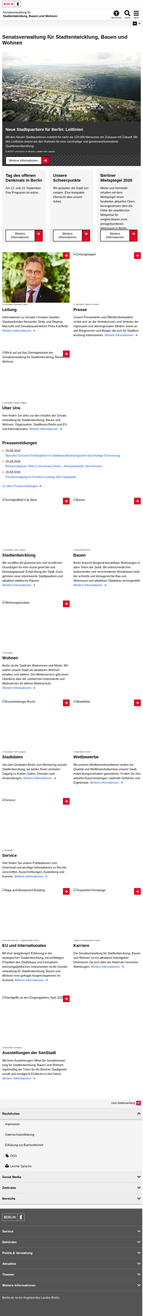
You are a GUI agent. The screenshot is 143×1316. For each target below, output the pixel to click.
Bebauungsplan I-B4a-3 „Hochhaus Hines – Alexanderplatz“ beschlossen (54, 466)
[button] (137, 23)
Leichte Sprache (21, 1166)
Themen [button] (8, 1274)
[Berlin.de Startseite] (11, 4)
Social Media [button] (11, 1177)
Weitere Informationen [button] (18, 1285)
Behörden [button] (9, 1242)
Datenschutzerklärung (19, 1134)
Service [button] (7, 1231)
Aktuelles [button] (9, 1264)
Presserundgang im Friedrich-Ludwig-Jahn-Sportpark (41, 477)
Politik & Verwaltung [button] (17, 1253)
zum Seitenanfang (123, 1103)
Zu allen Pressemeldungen (20, 486)
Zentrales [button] (9, 1188)
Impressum (12, 1124)
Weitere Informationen (23, 160)
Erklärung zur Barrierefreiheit (24, 1145)
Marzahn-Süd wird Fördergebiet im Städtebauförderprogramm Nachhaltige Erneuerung (63, 455)
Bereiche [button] (8, 1198)
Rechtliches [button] (11, 1114)
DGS (13, 1155)
